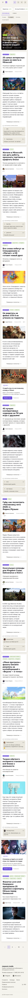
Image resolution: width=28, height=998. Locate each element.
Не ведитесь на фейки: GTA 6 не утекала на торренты (13, 315)
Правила (4, 984)
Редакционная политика (8, 982)
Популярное (5, 13)
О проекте (5, 980)
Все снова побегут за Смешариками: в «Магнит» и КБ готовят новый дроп (13, 252)
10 (18, 947)
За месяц (18, 17)
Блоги (18, 980)
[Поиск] (18, 2)
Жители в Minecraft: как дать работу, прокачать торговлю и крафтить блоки (14, 156)
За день (4, 17)
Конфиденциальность (8, 987)
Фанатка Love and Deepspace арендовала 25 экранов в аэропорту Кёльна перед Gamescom (13, 888)
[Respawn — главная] (6, 2)
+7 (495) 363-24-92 (18, 972)
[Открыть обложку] (14, 84)
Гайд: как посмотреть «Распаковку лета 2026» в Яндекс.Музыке (13, 506)
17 (4, 171)
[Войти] (25, 2)
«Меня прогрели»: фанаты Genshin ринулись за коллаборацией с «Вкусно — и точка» (12, 667)
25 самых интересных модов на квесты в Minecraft (14, 60)
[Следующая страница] (23, 947)
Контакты (4, 989)
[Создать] (14, 2)
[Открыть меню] (2, 2)
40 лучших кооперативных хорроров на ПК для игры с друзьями (13, 412)
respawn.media (7, 966)
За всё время (5, 19)
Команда (12, 980)
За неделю (10, 17)
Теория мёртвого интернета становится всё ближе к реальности (14, 762)
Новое (14, 13)
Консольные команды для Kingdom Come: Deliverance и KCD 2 (13, 570)
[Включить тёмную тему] (21, 2)
